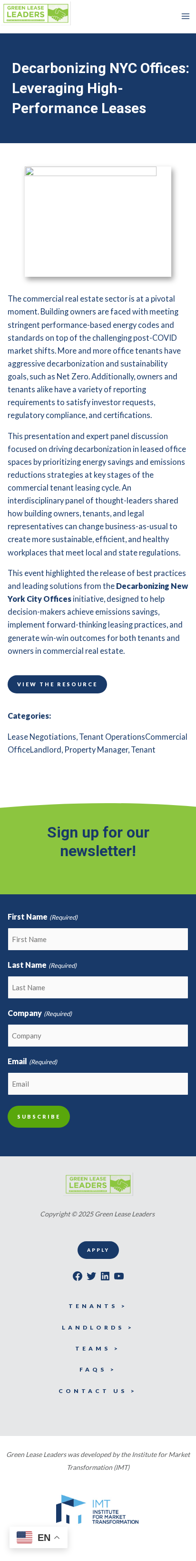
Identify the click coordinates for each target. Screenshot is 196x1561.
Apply (98, 1250)
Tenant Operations (112, 736)
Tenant (143, 749)
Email (32, 1061)
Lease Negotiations (42, 736)
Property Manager (96, 749)
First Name (42, 916)
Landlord (45, 749)
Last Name (42, 964)
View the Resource (57, 684)
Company (39, 1012)
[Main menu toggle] (185, 16)
